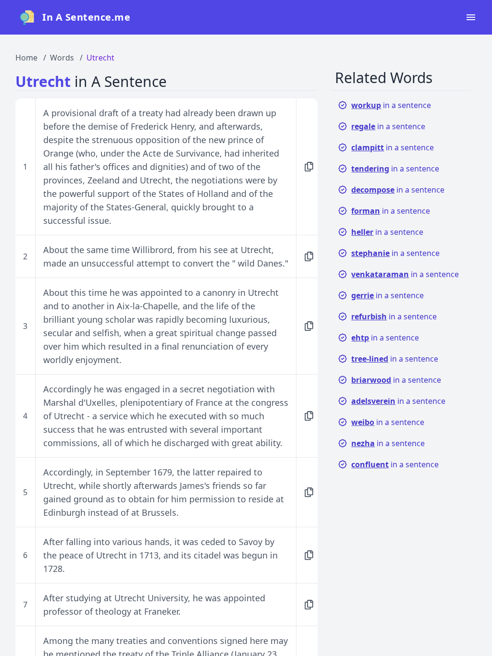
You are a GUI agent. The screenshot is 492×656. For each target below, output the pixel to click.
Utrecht (100, 57)
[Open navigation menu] (471, 17)
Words (62, 57)
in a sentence (391, 105)
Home (26, 57)
